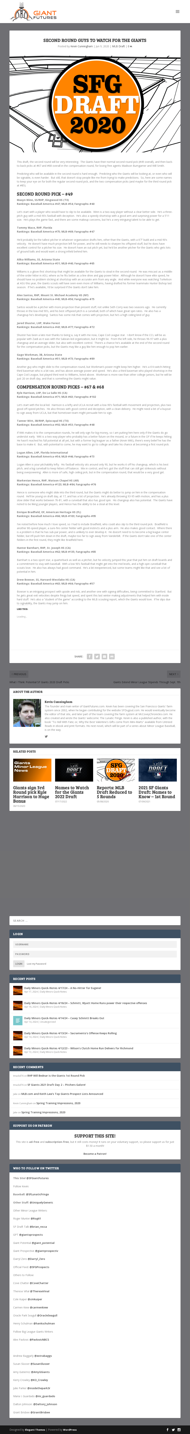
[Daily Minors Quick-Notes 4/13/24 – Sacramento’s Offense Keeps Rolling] (17, 1035)
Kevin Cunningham (82, 46)
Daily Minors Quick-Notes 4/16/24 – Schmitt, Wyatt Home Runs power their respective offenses (85, 1003)
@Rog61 (36, 1218)
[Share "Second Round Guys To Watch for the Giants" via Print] (112, 656)
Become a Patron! (95, 1153)
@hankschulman (44, 1323)
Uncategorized (48, 1021)
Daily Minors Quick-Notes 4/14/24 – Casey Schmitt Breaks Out (64, 1018)
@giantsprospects (31, 1234)
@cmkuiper (35, 1299)
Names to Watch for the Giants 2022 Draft (72, 791)
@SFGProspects (39, 1267)
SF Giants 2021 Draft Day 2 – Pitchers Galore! (56, 1084)
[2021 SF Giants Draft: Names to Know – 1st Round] (158, 770)
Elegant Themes (35, 1429)
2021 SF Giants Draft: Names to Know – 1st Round (157, 791)
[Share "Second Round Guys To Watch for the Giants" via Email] (104, 656)
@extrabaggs (43, 1356)
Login (18, 963)
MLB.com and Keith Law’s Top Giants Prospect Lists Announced (62, 1094)
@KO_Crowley (39, 1380)
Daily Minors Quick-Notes (53, 991)
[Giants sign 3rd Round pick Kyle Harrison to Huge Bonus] (32, 770)
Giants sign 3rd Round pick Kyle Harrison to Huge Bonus (31, 794)
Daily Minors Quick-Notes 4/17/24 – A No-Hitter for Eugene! (62, 988)
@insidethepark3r (38, 1388)
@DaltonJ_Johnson (45, 1404)
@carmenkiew (39, 1307)
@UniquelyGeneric (41, 1202)
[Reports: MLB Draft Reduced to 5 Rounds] (116, 770)
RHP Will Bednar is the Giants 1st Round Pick (56, 1075)
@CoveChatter (39, 1283)
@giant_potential (43, 1243)
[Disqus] (95, 868)
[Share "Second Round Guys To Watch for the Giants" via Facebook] (89, 656)
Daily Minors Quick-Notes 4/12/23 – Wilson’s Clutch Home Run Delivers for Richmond (78, 1048)
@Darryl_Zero (36, 1259)
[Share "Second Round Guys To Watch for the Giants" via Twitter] (97, 656)
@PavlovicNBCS (39, 1339)
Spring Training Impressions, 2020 (58, 1103)
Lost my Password (36, 963)
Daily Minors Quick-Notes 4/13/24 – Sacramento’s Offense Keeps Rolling (70, 1033)
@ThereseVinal (39, 1291)
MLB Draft (118, 46)
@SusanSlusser (40, 1364)
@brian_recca (38, 1226)
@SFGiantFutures (37, 1178)
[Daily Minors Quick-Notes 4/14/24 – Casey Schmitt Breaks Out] (17, 1020)
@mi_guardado (45, 1396)
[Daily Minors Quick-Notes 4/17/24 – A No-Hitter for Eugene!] (17, 990)
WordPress (70, 1429)
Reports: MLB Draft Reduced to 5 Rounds (114, 791)
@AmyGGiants (40, 1372)
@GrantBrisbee (40, 1412)
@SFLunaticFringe (37, 1194)
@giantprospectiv (46, 1251)
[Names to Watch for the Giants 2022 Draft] (74, 770)
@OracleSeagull (47, 1315)
